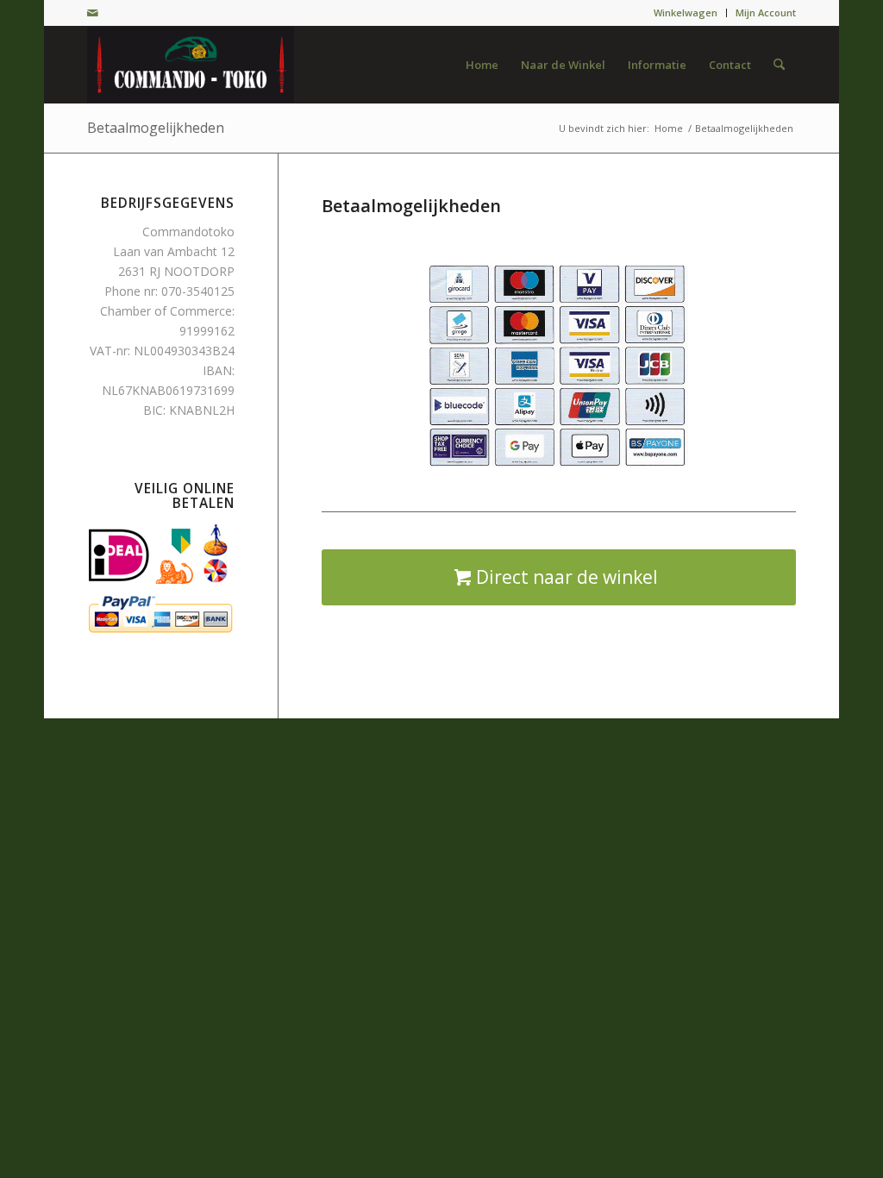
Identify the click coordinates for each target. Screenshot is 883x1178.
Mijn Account (766, 12)
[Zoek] (779, 65)
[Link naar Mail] (92, 13)
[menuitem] (686, 13)
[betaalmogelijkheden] (558, 366)
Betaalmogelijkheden (155, 127)
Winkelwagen (685, 12)
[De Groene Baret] (190, 65)
